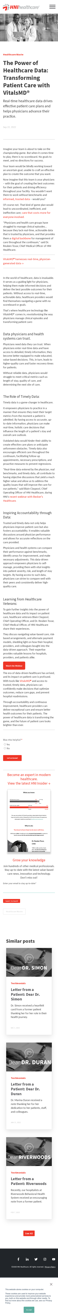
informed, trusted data (16, 199)
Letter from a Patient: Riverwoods (28, 1181)
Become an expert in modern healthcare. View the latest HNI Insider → (29, 779)
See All (29, 1233)
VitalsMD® (25, 681)
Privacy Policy (50, 1267)
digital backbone (21, 238)
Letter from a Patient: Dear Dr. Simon (25, 994)
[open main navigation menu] (52, 7)
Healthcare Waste (14, 911)
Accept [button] (29, 1310)
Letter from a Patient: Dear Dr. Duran (25, 1089)
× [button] (51, 1284)
